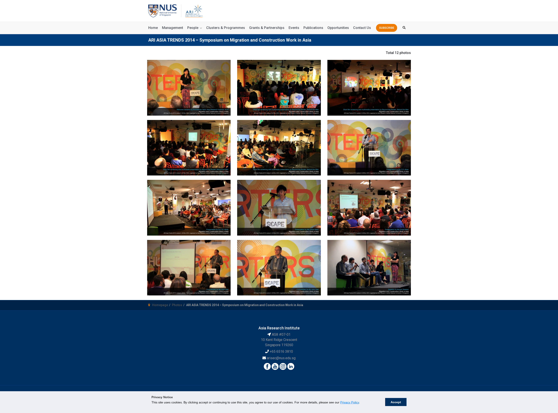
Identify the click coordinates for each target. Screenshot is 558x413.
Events (294, 28)
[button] (386, 28)
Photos (177, 305)
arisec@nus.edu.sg (281, 358)
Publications (313, 28)
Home (153, 28)
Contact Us (362, 28)
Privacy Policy (349, 402)
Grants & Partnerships (266, 28)
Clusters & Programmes (225, 28)
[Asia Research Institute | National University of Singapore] (193, 10)
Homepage (160, 305)
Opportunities (338, 28)
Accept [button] (396, 402)
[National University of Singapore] (162, 10)
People (192, 28)
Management (172, 28)
